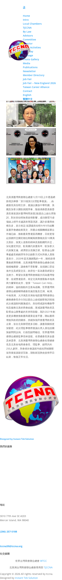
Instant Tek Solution (26, 577)
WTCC (43, 560)
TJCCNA (48, 567)
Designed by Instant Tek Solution (17, 439)
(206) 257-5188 (8, 531)
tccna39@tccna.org (11, 546)
